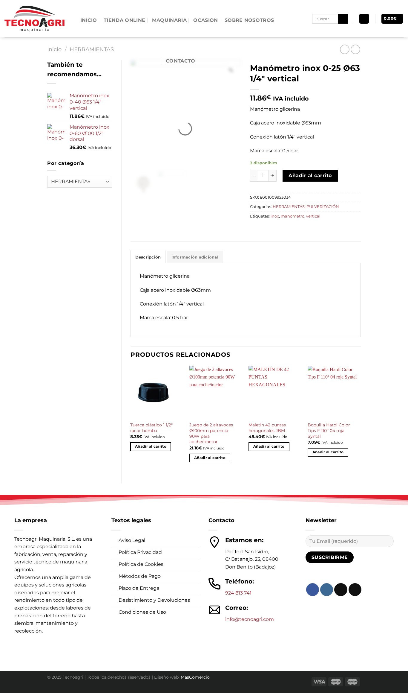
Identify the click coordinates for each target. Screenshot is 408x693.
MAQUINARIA (169, 20)
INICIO (88, 20)
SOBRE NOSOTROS (249, 20)
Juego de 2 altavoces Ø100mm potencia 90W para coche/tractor (211, 433)
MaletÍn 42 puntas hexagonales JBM (267, 427)
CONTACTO (180, 61)
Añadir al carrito (310, 175)
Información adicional (194, 257)
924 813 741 (238, 593)
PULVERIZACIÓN (322, 206)
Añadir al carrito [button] (150, 446)
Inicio (54, 49)
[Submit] (343, 19)
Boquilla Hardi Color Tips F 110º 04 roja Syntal (329, 430)
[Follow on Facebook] (312, 589)
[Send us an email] (355, 589)
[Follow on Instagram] (326, 589)
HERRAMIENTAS (289, 206)
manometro (292, 216)
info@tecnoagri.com (249, 619)
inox (275, 216)
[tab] (148, 257)
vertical (313, 216)
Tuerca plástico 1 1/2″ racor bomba (151, 427)
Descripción (148, 257)
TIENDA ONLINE (124, 20)
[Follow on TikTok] (340, 589)
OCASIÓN (205, 20)
